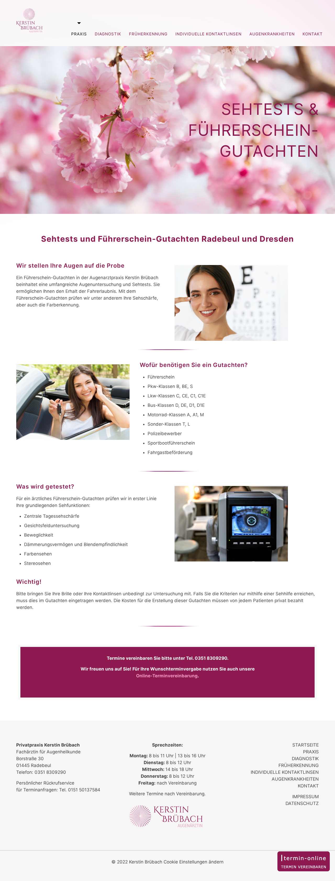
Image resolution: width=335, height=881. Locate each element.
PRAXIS (311, 751)
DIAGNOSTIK (305, 758)
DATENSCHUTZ (302, 803)
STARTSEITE (305, 745)
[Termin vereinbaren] (303, 869)
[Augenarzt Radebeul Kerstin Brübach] (29, 20)
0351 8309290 (211, 658)
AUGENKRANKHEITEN (295, 779)
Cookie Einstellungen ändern (194, 861)
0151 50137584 (84, 789)
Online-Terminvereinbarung (167, 675)
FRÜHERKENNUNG (298, 765)
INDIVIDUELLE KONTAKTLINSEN (285, 772)
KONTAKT (308, 785)
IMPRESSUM (305, 796)
